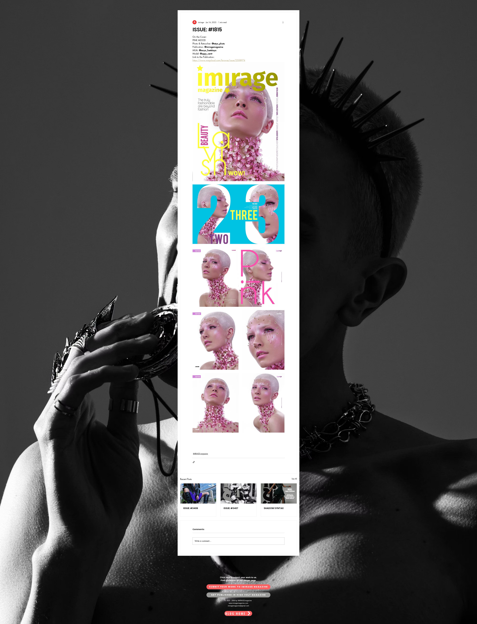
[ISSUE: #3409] (198, 493)
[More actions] (282, 22)
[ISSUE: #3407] (239, 493)
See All (294, 479)
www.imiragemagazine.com (238, 605)
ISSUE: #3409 (190, 508)
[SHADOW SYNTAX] (279, 493)
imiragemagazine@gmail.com (238, 608)
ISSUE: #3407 (231, 508)
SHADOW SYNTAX (274, 508)
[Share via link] (194, 462)
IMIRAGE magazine (200, 453)
